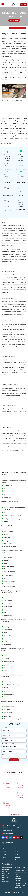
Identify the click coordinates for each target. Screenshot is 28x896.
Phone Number (6, 733)
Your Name (5, 727)
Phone (3, 754)
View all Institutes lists (14, 814)
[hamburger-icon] (2, 4)
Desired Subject (7, 748)
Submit (14, 759)
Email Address (6, 738)
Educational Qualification (9, 743)
